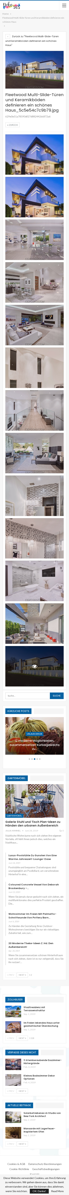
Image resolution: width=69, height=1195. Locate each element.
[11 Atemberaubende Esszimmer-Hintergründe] (13, 1064)
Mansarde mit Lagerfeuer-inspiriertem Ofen (39, 1130)
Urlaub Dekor (34, 734)
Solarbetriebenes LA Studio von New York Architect (42, 1114)
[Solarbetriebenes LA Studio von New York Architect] (13, 1117)
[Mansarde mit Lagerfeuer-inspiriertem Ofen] (13, 1133)
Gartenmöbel (14, 815)
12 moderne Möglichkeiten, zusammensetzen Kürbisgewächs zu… (35, 745)
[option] (34, 737)
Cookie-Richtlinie (19, 1169)
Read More (57, 1191)
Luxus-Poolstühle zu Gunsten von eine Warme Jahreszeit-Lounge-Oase (32, 857)
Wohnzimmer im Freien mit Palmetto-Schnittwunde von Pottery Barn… (32, 915)
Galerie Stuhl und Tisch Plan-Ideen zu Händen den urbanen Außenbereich (32, 823)
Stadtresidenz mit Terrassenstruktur (34, 1009)
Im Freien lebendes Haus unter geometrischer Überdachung (42, 1024)
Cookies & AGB (16, 1163)
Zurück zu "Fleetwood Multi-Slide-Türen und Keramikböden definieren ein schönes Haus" (32, 41)
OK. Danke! (39, 1191)
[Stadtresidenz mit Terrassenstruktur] (13, 1011)
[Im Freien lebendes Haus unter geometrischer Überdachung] (13, 1027)
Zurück (13, 125)
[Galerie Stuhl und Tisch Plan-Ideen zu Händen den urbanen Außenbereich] (34, 801)
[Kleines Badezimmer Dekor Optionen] (13, 1080)
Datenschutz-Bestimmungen (45, 1163)
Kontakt (34, 1174)
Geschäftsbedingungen (46, 1169)
